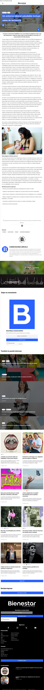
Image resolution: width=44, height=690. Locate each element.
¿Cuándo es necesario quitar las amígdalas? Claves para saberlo (29, 667)
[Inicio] (22, 3)
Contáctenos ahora (22, 660)
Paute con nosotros (14, 634)
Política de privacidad (15, 640)
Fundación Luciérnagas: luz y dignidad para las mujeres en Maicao (28, 677)
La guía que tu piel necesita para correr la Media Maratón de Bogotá (19, 363)
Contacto (12, 637)
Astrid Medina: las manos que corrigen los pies (14, 398)
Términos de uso (14, 638)
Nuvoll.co (38, 689)
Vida (1, 638)
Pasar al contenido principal (6, 0)
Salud (2, 634)
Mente (2, 637)
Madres (16, 231)
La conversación (4, 641)
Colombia (4, 231)
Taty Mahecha (13, 27)
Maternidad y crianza (4, 635)
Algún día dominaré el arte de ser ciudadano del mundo (16, 425)
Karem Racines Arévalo (10, 25)
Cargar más (22, 580)
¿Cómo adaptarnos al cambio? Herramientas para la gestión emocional (30, 494)
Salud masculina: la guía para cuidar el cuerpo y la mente (17, 376)
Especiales (3, 640)
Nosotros (2, 642)
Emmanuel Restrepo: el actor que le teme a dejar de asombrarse (18, 411)
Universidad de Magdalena (25, 231)
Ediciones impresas (14, 635)
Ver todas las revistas (22, 592)
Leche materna (10, 231)
